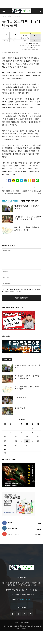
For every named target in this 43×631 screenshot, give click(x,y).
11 (10, 437)
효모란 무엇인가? (21, 408)
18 (10, 441)
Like (39, 523)
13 (21, 437)
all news (10, 16)
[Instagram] (18, 614)
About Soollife (24, 622)
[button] (3, 11)
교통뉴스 (18, 16)
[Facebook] (12, 614)
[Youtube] (30, 614)
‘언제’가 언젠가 (20, 397)
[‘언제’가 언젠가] (7, 400)
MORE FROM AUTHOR (29, 201)
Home (4, 16)
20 (21, 441)
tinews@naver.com (26, 599)
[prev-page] (19, 238)
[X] (24, 614)
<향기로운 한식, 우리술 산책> (31, 192)
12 (16, 437)
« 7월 (4, 453)
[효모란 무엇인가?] (7, 411)
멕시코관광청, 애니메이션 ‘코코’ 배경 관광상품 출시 (11, 192)
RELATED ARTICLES (10, 201)
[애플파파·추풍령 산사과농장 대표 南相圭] (7, 208)
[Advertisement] (21, 4)
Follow (38, 529)
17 (5, 441)
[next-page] (23, 238)
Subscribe (38, 534)
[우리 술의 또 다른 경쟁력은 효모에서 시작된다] (7, 230)
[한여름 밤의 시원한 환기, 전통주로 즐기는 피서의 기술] (7, 219)
